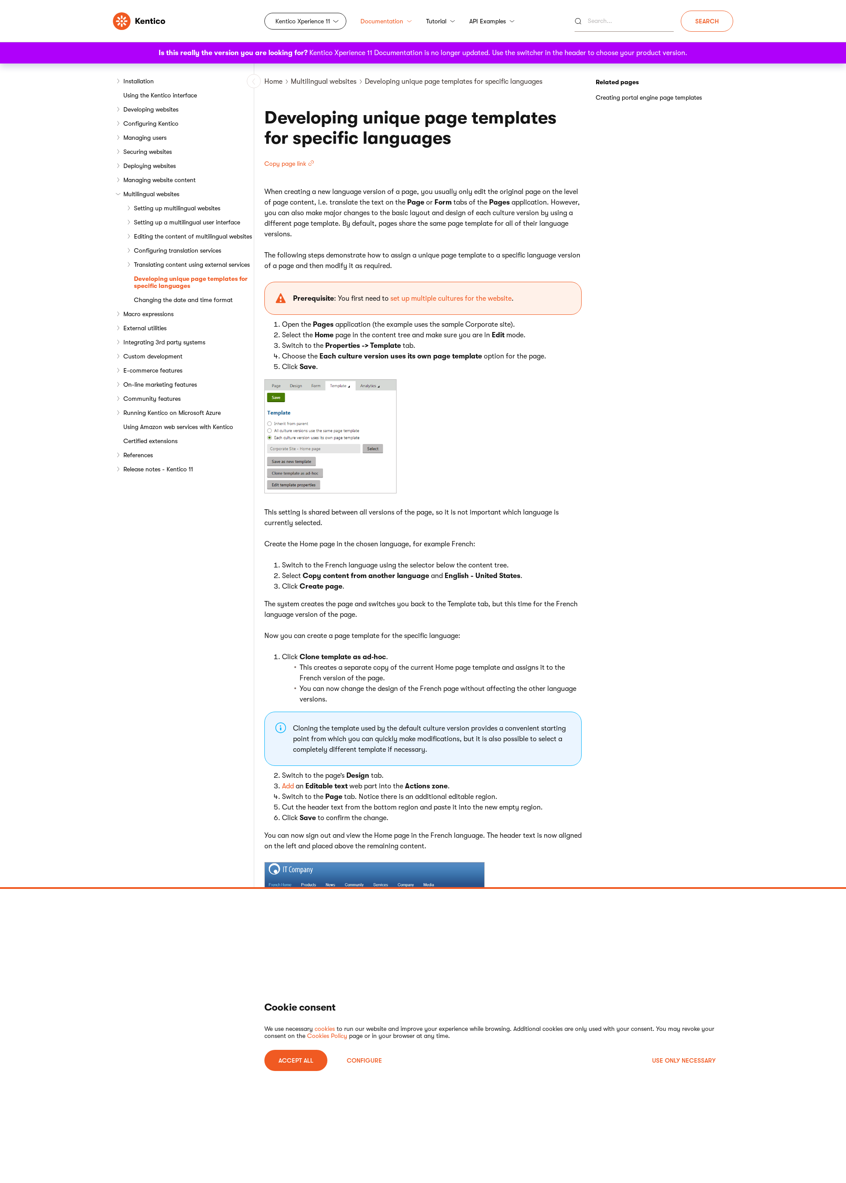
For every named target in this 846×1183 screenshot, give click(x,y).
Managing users (145, 137)
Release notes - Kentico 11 (158, 469)
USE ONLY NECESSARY (684, 1060)
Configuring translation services (177, 250)
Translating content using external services (192, 264)
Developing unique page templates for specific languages (191, 282)
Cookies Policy (327, 1035)
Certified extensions (150, 440)
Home (273, 82)
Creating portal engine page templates (649, 97)
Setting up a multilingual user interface (187, 222)
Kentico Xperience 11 (302, 21)
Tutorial (436, 21)
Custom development (152, 356)
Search (707, 21)
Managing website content (159, 179)
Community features (152, 398)
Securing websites (147, 151)
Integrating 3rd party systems (164, 342)
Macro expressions (148, 313)
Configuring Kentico (150, 123)
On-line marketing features (160, 384)
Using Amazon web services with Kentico (178, 426)
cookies (325, 1028)
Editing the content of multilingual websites (193, 236)
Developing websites (150, 109)
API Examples (487, 21)
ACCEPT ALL (295, 1060)
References (138, 455)
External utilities (145, 328)
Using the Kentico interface (160, 95)
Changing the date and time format (183, 299)
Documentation (381, 21)
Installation (138, 81)
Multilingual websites (151, 194)
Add (288, 786)
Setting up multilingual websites (177, 208)
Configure (364, 1060)
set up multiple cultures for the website (451, 298)
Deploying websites (149, 165)
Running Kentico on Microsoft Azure (172, 412)
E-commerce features (152, 370)
